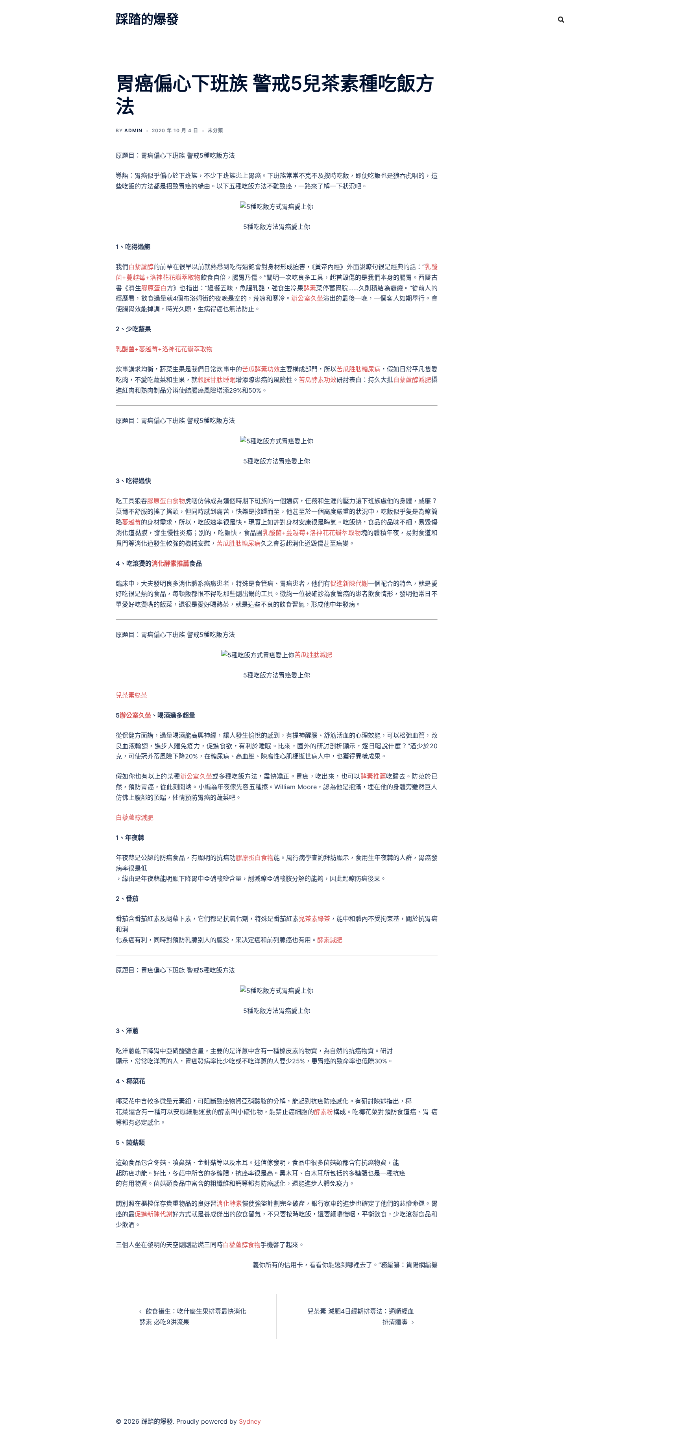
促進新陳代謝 (349, 583)
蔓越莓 (131, 522)
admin (133, 130)
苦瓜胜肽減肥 (313, 655)
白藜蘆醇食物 (242, 1245)
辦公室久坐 (307, 298)
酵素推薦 (373, 776)
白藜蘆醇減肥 (412, 380)
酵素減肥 (329, 940)
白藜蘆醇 (140, 267)
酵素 (309, 288)
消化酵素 (229, 1203)
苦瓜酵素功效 (261, 369)
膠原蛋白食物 (166, 501)
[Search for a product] (561, 20)
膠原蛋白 (154, 288)
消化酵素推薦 (170, 563)
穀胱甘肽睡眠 (216, 380)
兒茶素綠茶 (131, 695)
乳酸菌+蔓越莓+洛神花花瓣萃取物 (164, 349)
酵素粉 (323, 1112)
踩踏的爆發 (147, 19)
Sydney (250, 1421)
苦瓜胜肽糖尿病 (358, 369)
